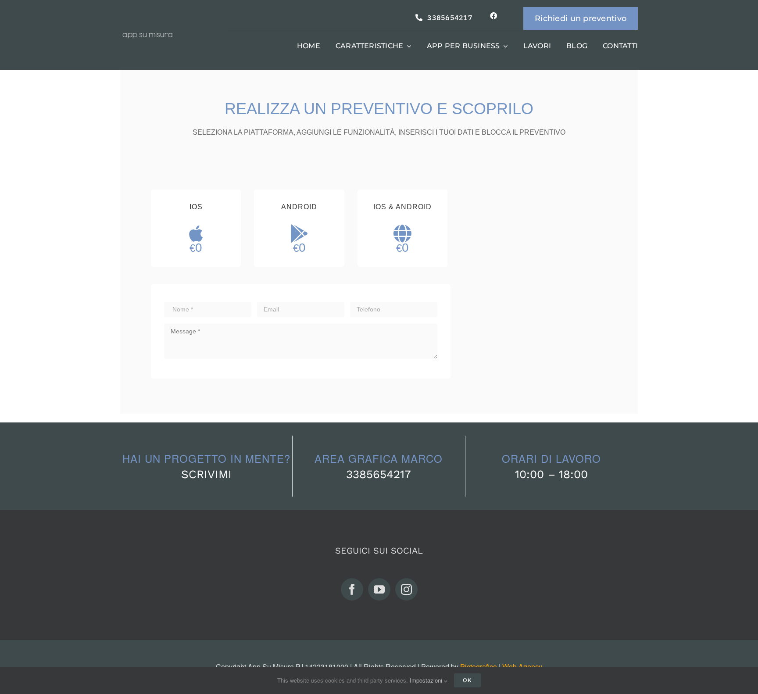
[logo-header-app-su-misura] (147, 35)
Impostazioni (427, 680)
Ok (467, 680)
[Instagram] (406, 589)
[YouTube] (379, 589)
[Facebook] (352, 589)
